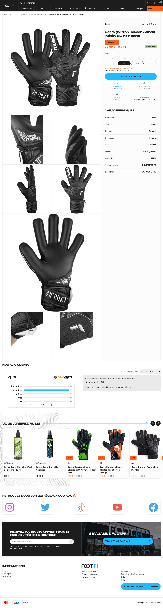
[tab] (130, 110)
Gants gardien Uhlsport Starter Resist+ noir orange (112, 470)
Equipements (22, 14)
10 (124, 63)
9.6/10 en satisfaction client (144, 99)
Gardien (31, 14)
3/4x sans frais (117, 88)
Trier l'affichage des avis (128, 371)
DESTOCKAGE (155, 8)
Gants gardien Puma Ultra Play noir (144, 468)
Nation (58, 8)
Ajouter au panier (130, 76)
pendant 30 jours (117, 99)
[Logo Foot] (9, 5)
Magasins (6, 576)
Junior (107, 8)
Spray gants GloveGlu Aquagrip (47, 468)
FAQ (4, 571)
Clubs (42, 8)
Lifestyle (139, 8)
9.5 (109, 63)
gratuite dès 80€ (144, 88)
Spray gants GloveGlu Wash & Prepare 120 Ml (18, 468)
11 (149, 63)
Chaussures (26, 8)
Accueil (12, 14)
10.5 (137, 63)
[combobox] (81, 3)
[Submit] (21, 2)
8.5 (136, 59)
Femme (122, 8)
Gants (37, 14)
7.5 (109, 59)
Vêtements (75, 8)
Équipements (91, 8)
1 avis (143, 24)
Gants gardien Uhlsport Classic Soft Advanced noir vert (82, 470)
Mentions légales (89, 571)
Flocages (6, 573)
